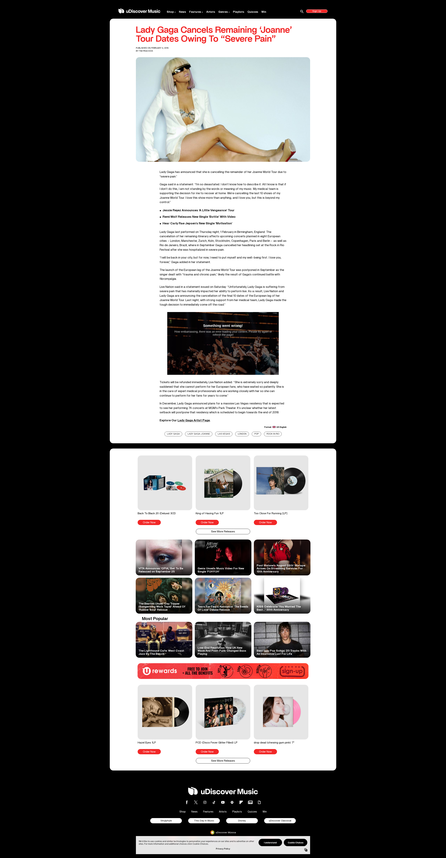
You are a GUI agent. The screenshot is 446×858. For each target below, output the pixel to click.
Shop (170, 11)
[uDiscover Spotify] (232, 802)
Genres (223, 11)
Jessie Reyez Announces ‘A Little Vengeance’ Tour (198, 210)
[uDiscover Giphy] (259, 802)
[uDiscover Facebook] (186, 802)
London (242, 434)
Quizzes (252, 11)
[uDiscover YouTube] (223, 802)
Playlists (238, 11)
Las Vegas (224, 434)
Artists (210, 11)
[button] (165, 490)
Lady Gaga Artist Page (194, 420)
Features (195, 11)
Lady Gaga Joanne (199, 434)
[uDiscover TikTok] (214, 802)
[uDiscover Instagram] (204, 802)
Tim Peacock (146, 51)
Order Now (149, 522)
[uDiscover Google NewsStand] (250, 802)
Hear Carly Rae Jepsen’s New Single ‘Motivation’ (197, 223)
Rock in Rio (273, 434)
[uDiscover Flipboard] (241, 802)
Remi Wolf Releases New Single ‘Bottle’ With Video (199, 216)
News (182, 11)
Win (263, 11)
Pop (256, 434)
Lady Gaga (173, 434)
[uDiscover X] (195, 802)
